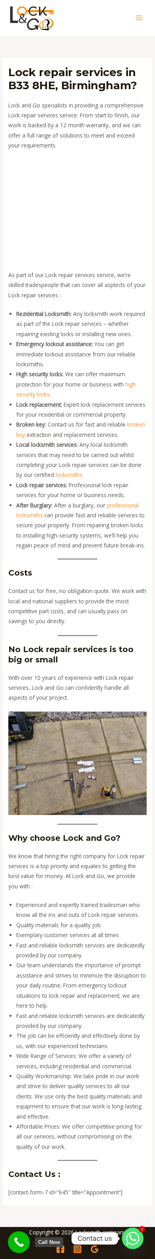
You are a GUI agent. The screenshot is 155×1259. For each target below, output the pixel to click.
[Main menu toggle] (139, 18)
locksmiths (69, 474)
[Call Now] (19, 1242)
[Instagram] (77, 1249)
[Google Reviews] (94, 1249)
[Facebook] (60, 1249)
